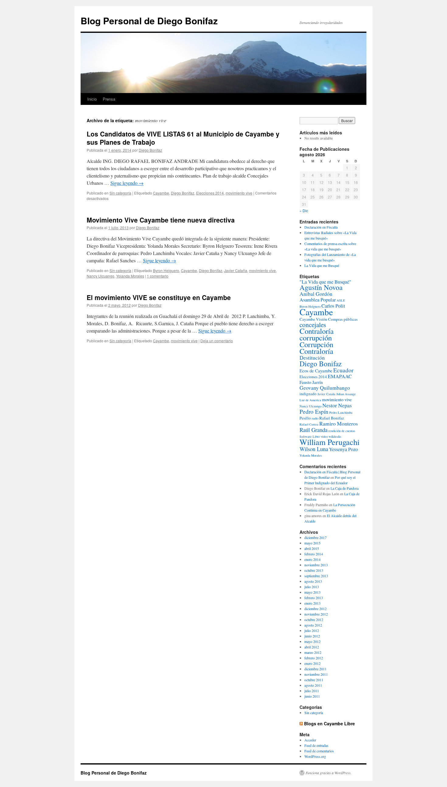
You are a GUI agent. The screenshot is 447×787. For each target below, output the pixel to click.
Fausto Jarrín (311, 382)
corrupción (316, 338)
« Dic (304, 210)
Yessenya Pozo (343, 449)
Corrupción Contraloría (316, 347)
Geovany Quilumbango (325, 387)
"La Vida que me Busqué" (325, 281)
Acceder (310, 739)
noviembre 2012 (316, 614)
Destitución (312, 357)
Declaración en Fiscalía (321, 227)
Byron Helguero (166, 270)
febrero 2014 (313, 553)
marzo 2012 (312, 652)
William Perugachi (329, 442)
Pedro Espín (314, 411)
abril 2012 (311, 646)
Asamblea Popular (318, 299)
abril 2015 (311, 548)
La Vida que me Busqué (321, 265)
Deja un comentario (216, 340)
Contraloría (317, 331)
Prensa (109, 99)
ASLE (341, 300)
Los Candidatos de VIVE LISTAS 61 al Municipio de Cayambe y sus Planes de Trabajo (183, 138)
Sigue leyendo (127, 183)
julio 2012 (311, 630)
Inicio (92, 99)
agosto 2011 (313, 685)
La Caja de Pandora (345, 488)
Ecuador (343, 370)
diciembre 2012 (315, 608)
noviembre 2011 (316, 674)
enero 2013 (312, 603)
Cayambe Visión (313, 319)
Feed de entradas (316, 745)
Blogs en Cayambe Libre (329, 723)
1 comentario (157, 275)
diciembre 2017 (315, 537)
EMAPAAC (340, 376)
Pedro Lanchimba (340, 412)
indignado (308, 393)
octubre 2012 (313, 619)
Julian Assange (346, 394)
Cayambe (161, 192)
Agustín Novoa (321, 287)
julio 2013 (311, 586)
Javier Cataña (235, 270)
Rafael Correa (309, 424)
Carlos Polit (333, 305)
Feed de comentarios (319, 750)
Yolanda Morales (130, 275)
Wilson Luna (314, 449)
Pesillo (305, 418)
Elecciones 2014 (210, 192)
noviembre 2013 (316, 564)
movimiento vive (239, 192)
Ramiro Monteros (338, 423)
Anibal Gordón (316, 293)
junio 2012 (312, 635)
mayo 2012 (312, 641)
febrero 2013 (313, 597)
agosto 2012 (313, 625)
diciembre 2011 (315, 668)
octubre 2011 (313, 679)
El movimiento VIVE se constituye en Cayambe (159, 297)
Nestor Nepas (337, 405)
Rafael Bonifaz (331, 418)
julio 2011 (311, 690)
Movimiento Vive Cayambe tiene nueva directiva (161, 219)
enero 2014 (312, 559)
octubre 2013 (313, 570)
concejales (313, 324)
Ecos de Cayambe (316, 371)
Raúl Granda (313, 429)
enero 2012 (312, 663)
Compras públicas (343, 319)
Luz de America (310, 400)
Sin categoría (120, 192)
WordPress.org (315, 756)
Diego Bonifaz (150, 150)
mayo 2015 (312, 542)
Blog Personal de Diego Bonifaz (149, 20)
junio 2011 (312, 696)
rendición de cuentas (341, 431)
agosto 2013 (313, 581)
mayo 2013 (312, 592)
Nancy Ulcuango (100, 275)
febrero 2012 (313, 657)
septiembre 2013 (316, 575)
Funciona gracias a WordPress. (329, 772)
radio (315, 418)
